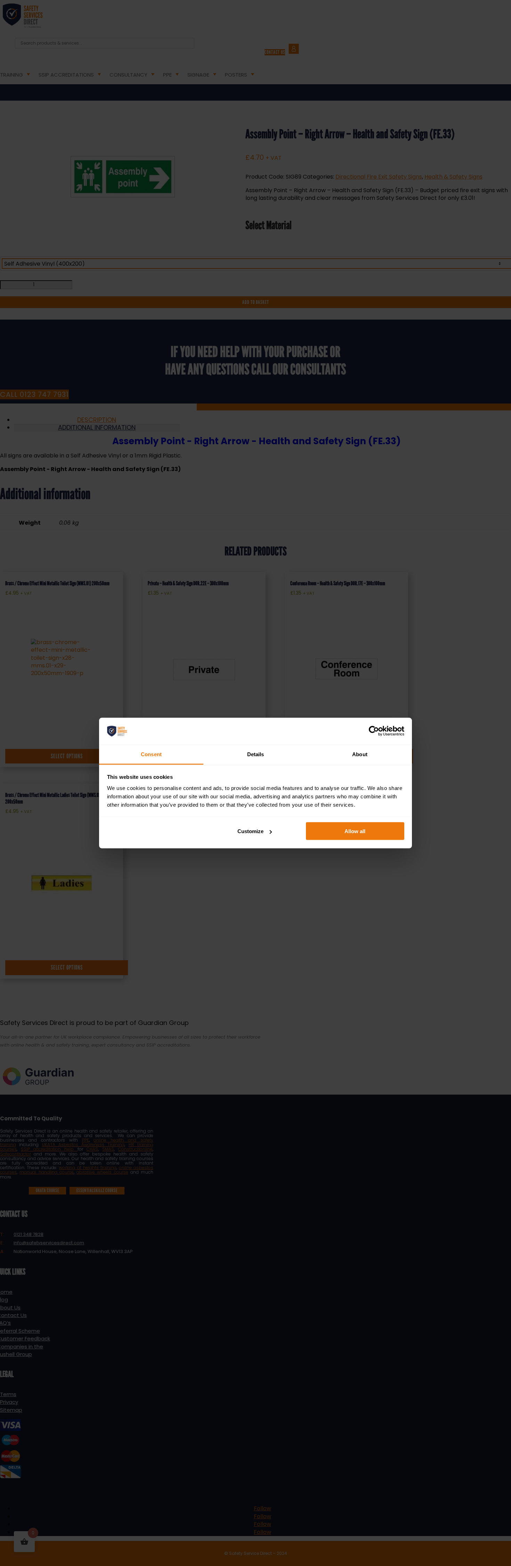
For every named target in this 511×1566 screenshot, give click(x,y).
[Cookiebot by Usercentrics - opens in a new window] (373, 731)
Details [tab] (255, 754)
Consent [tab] (151, 754)
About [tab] (359, 754)
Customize (250, 831)
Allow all (354, 831)
